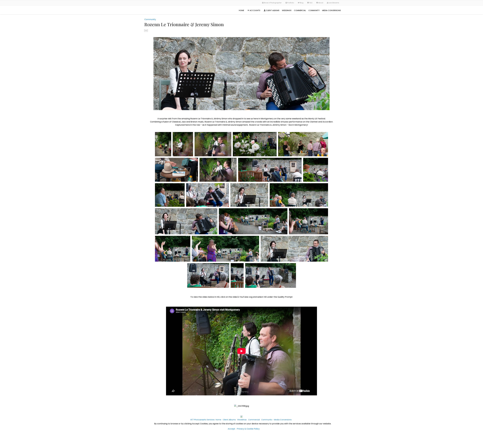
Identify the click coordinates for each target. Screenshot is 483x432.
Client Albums (272, 10)
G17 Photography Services (202, 419)
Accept (231, 428)
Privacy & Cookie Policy (248, 428)
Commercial (300, 10)
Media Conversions (331, 10)
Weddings (286, 10)
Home (241, 10)
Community (314, 10)
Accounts (255, 10)
